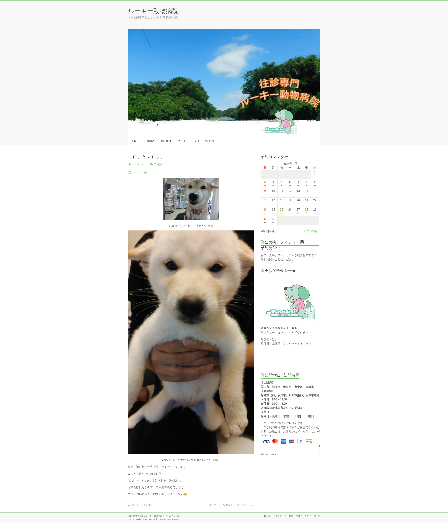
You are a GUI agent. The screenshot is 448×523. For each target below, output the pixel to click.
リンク (195, 141)
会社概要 (166, 141)
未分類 (158, 164)
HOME (136, 141)
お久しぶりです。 (141, 505)
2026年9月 (310, 231)
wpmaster (137, 164)
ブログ (181, 141)
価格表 (150, 141)
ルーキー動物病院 (153, 10)
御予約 (209, 141)
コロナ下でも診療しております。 (231, 505)
